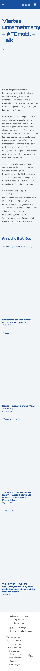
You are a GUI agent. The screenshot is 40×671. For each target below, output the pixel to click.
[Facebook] (29, 5)
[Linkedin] (23, 5)
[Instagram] (26, 5)
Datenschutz (19, 623)
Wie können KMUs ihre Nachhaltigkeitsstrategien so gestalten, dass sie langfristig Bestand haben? (18, 588)
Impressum (19, 619)
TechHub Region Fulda (18, 616)
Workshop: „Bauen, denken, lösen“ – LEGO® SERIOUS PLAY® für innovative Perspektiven (17, 496)
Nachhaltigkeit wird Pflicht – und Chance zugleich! (18, 320)
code (26, 631)
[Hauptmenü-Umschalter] (35, 4)
